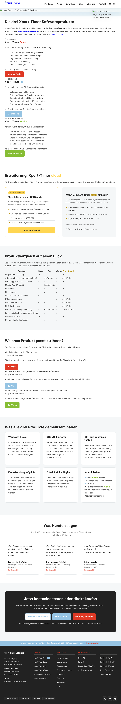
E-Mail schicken (105, 674)
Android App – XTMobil (42, 674)
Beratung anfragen (84, 616)
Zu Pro (11, 386)
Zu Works (12, 405)
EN (114, 4)
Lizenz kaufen (61, 616)
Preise (59, 4)
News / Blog (82, 658)
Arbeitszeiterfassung (64, 670)
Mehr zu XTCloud (32, 230)
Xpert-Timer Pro (41, 658)
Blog (81, 4)
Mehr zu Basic (14, 74)
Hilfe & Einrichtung (106, 670)
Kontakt (102, 4)
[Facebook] (115, 698)
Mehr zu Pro (13, 114)
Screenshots (61, 674)
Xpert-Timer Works (41, 670)
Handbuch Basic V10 (107, 662)
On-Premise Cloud (85, 670)
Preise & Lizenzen (40, 678)
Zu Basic (12, 367)
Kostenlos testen (63, 658)
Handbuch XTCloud (107, 666)
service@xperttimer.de (11, 671)
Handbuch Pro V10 (106, 658)
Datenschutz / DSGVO (86, 666)
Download (70, 4)
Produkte (48, 4)
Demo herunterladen (38, 616)
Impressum (61, 682)
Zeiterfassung (56, 34)
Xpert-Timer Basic (40, 662)
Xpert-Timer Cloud (40, 666)
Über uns (91, 4)
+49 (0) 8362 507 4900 (12, 668)
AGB (58, 686)
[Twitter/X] (105, 698)
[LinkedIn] (110, 698)
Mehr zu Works (15, 153)
